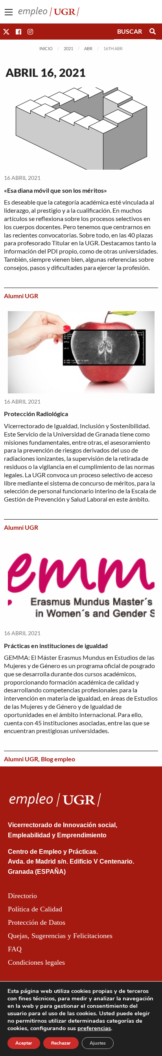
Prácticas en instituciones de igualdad (56, 645)
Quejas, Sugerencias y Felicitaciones (60, 936)
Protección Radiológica (36, 413)
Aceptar (23, 1043)
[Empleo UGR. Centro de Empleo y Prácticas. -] (48, 10)
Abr (88, 48)
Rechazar (61, 1043)
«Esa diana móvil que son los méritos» (55, 190)
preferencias (94, 1028)
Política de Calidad (35, 909)
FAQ (15, 949)
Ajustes (98, 1043)
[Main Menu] (9, 12)
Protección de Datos (36, 922)
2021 (68, 48)
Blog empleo (58, 759)
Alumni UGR (21, 295)
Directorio (22, 896)
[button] (6, 32)
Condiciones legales (36, 962)
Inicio (46, 48)
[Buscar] (152, 31)
